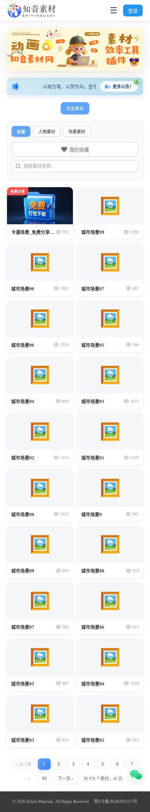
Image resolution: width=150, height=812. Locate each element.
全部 (21, 131)
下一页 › (65, 778)
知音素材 (75, 108)
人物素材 (46, 131)
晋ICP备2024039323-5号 (115, 801)
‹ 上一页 (23, 764)
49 (44, 778)
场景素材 (76, 131)
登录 (133, 11)
